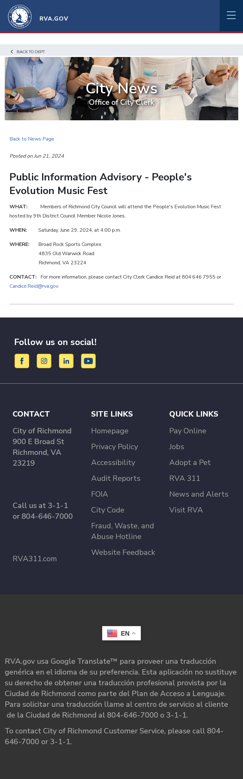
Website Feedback (123, 552)
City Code (107, 510)
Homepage (109, 431)
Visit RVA (186, 510)
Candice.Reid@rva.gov (33, 286)
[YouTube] (89, 360)
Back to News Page (31, 138)
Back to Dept (31, 52)
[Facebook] (23, 360)
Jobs (176, 447)
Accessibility (113, 462)
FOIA (99, 494)
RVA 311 (184, 478)
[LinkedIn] (67, 360)
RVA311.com (35, 559)
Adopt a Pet (190, 462)
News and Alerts (198, 494)
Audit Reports (115, 478)
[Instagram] (45, 360)
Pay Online (187, 431)
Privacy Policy (114, 447)
